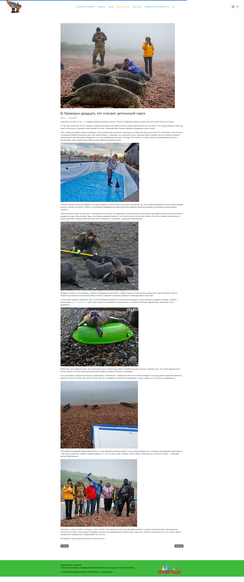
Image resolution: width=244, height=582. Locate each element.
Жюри (111, 7)
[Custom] (237, 6)
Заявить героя (123, 7)
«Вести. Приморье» (79, 302)
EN (174, 7)
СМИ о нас (137, 7)
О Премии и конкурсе (85, 7)
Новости (101, 7)
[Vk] (233, 6)
